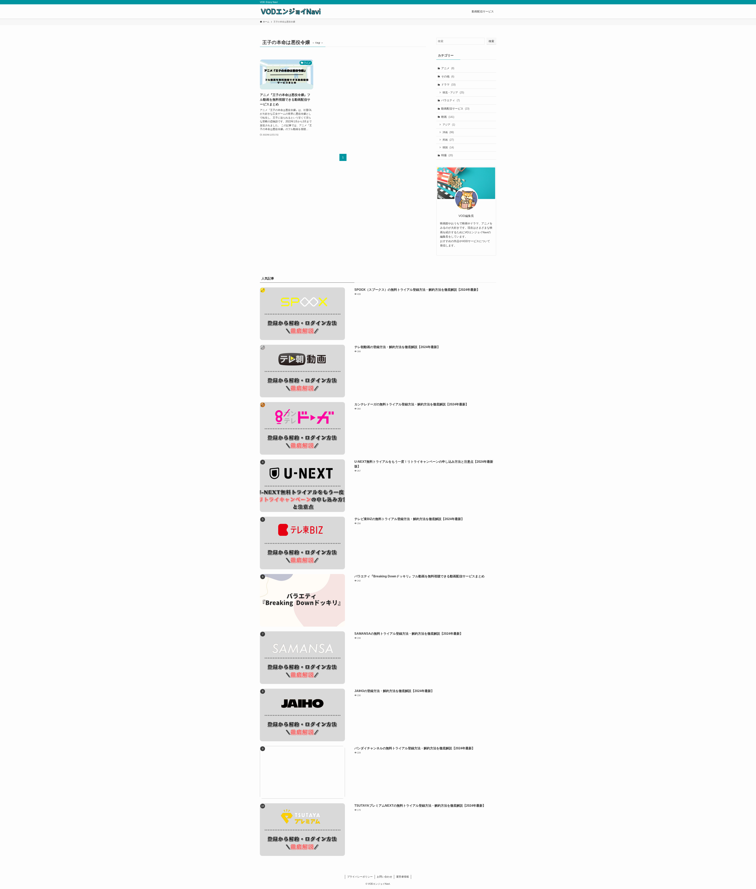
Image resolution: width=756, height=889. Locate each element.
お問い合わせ (384, 876)
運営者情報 (402, 876)
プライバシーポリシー (360, 876)
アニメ (447, 68)
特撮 (447, 155)
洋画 (448, 132)
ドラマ (448, 84)
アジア (449, 124)
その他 (447, 76)
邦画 (448, 139)
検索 (491, 41)
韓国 (448, 147)
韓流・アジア (453, 92)
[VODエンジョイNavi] (290, 11)
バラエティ (450, 100)
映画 (447, 116)
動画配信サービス (455, 108)
